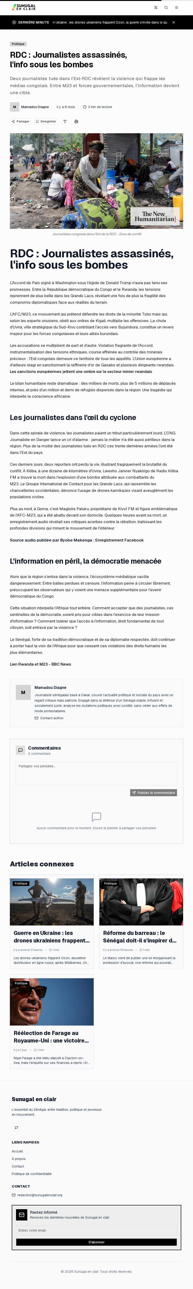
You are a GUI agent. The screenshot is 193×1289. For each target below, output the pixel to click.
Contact (18, 1166)
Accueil (17, 1151)
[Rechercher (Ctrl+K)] (166, 7)
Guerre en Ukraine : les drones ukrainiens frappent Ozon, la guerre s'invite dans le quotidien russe (111, 22)
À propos (19, 1159)
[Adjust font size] (65, 121)
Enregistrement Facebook (119, 540)
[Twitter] (16, 1127)
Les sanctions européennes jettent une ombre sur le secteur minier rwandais (81, 371)
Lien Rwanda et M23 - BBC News (40, 664)
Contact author (52, 718)
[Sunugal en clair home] (24, 7)
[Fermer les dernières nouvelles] (176, 22)
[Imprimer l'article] (76, 121)
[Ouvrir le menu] (176, 7)
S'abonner (96, 1242)
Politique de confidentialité (32, 1174)
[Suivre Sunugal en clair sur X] (156, 7)
